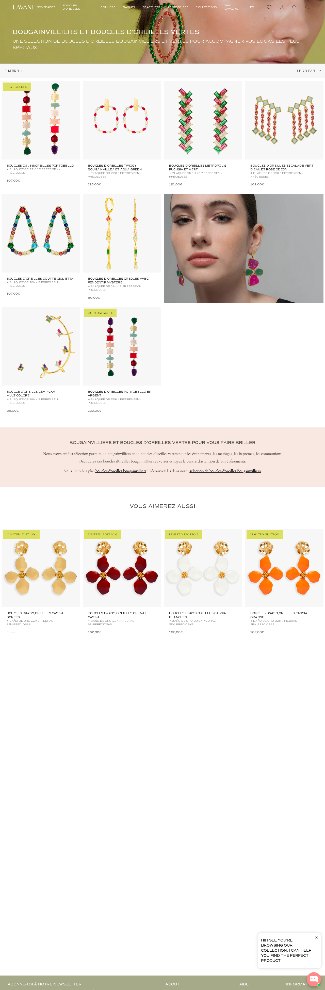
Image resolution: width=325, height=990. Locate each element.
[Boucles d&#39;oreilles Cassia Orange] (284, 568)
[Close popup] (316, 937)
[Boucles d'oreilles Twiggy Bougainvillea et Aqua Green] (122, 120)
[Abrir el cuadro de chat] (314, 979)
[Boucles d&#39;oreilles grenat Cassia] (122, 568)
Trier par (306, 70)
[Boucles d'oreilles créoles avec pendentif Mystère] (122, 233)
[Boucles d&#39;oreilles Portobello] (41, 120)
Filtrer (12, 70)
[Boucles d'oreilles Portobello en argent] (122, 346)
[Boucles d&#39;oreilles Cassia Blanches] (203, 568)
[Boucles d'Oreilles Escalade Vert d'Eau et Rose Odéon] (284, 120)
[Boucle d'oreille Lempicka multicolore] (41, 346)
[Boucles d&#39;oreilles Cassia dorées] (41, 568)
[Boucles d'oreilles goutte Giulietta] (41, 233)
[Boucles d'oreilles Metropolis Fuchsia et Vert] (203, 120)
